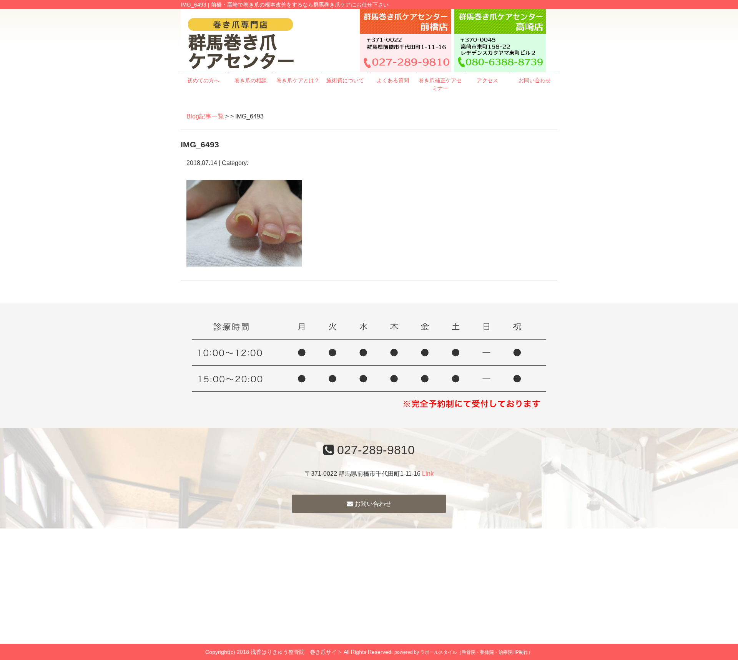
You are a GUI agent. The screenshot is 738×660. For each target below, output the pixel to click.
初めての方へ (203, 80)
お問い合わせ (535, 80)
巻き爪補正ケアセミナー (440, 84)
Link (428, 473)
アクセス (487, 80)
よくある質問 (393, 80)
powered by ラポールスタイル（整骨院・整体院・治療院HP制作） (463, 652)
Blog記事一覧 (205, 116)
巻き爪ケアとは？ (297, 80)
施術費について (345, 80)
